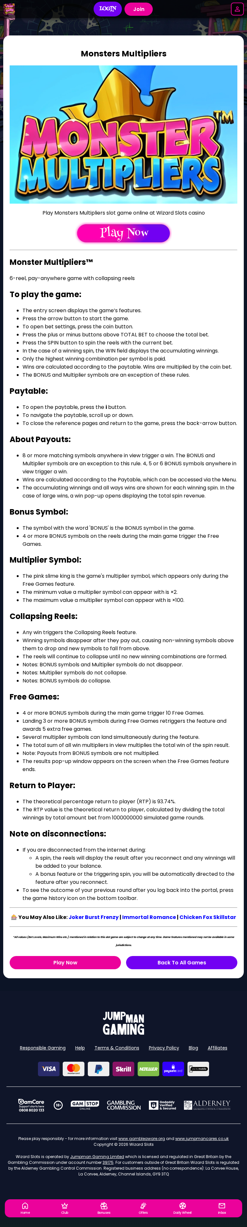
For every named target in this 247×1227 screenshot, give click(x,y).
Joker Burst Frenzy (94, 917)
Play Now (65, 962)
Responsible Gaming (43, 1048)
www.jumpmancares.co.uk (202, 1138)
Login (107, 9)
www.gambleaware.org (141, 1138)
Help (80, 1048)
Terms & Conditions (117, 1048)
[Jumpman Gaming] (123, 1033)
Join (138, 9)
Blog (193, 1048)
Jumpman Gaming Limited (97, 1156)
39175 (108, 1162)
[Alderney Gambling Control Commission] (207, 1105)
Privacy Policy (164, 1048)
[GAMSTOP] (85, 1105)
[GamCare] (31, 1105)
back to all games (182, 962)
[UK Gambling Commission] (124, 1105)
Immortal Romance (149, 917)
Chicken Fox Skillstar (207, 917)
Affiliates (217, 1048)
